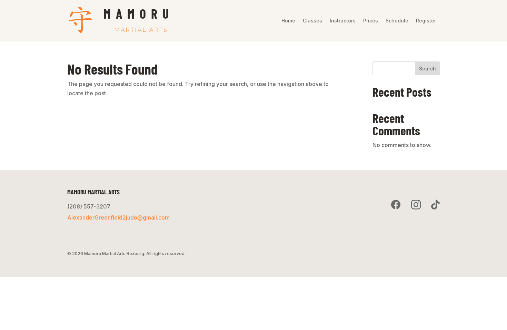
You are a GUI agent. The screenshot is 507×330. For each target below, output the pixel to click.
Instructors (343, 20)
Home (288, 20)
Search (427, 68)
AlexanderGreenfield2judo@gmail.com (118, 217)
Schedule (397, 20)
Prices (370, 20)
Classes (312, 20)
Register (426, 20)
